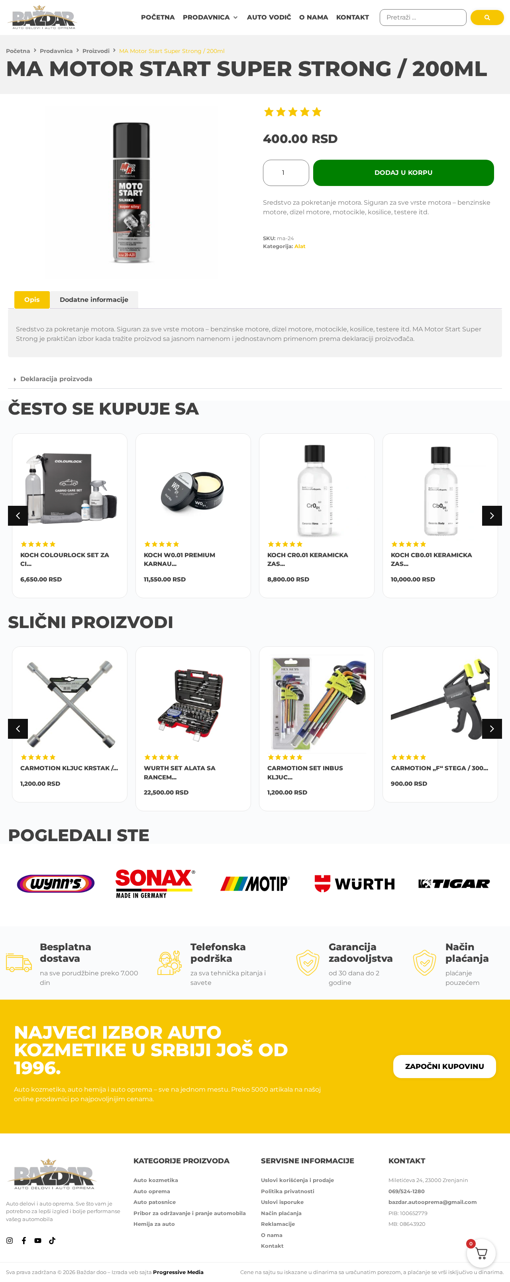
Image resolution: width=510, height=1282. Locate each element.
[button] (211, 17)
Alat (300, 246)
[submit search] (487, 17)
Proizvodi (96, 51)
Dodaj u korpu (404, 172)
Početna (18, 51)
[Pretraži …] (423, 17)
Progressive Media (178, 1272)
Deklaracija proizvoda (56, 379)
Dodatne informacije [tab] (94, 299)
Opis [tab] (32, 299)
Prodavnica (56, 51)
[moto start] (131, 192)
